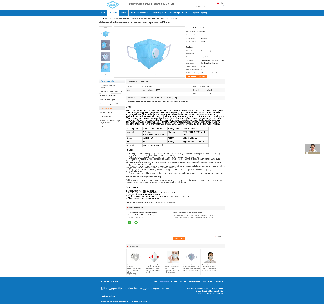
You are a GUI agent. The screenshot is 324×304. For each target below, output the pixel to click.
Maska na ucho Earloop (108, 95)
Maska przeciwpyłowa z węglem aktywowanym (111, 122)
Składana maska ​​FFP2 (121, 18)
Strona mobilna (109, 296)
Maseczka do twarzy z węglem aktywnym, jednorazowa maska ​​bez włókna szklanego (209, 267)
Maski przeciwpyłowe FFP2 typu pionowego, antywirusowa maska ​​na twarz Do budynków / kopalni (154, 268)
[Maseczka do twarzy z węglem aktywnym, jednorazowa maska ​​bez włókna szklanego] (210, 257)
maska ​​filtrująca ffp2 (143, 203)
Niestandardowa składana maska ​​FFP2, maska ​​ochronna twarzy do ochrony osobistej (191, 267)
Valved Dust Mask (106, 116)
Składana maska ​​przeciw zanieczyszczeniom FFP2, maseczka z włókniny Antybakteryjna (134, 269)
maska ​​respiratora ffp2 (158, 203)
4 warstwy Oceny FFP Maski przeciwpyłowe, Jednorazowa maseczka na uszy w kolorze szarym (172, 268)
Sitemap (219, 281)
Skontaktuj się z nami (178, 13)
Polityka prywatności (109, 288)
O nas (123, 13)
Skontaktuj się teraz (198, 76)
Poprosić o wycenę (199, 13)
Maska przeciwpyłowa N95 (109, 104)
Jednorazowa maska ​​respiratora (111, 127)
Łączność (207, 281)
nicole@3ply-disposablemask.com (209, 293)
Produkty (113, 13)
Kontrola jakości (159, 13)
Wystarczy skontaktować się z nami (137, 301)
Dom (103, 13)
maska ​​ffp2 (171, 203)
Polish (222, 3)
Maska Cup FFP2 (106, 112)
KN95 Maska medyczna (108, 100)
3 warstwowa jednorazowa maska (109, 86)
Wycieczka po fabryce (139, 13)
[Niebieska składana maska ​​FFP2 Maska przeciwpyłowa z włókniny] (149, 77)
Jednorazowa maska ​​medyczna (111, 91)
